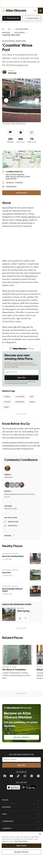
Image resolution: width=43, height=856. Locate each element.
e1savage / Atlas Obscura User (14, 123)
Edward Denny (10, 494)
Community (8, 821)
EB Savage (12, 73)
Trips (4, 814)
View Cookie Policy (20, 841)
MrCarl (29, 494)
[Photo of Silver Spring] (8, 614)
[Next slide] (37, 100)
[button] (10, 132)
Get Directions (21, 193)
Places (5, 800)
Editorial (6, 807)
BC (33, 494)
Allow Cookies (22, 845)
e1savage (8, 477)
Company (6, 828)
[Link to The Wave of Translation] (17, 655)
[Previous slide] (6, 100)
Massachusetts (31, 276)
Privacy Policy (14, 383)
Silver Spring (23, 611)
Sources (7, 535)
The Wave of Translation (14, 669)
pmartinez (21, 494)
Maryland (32, 217)
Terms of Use (24, 383)
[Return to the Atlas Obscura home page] (14, 11)
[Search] (35, 11)
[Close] (40, 834)
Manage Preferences (21, 852)
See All (7, 497)
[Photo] (35, 558)
